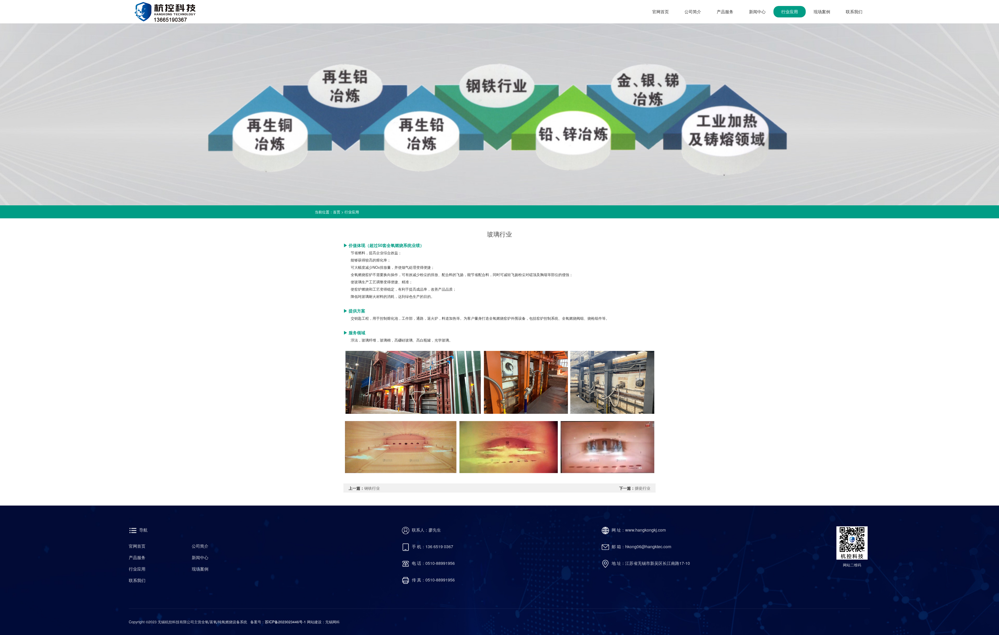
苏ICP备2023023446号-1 (286, 621)
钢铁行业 (372, 488)
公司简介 (692, 12)
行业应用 (789, 12)
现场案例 (822, 12)
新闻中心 (757, 12)
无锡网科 (332, 621)
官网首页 (660, 12)
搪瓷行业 (642, 488)
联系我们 (854, 12)
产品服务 (725, 12)
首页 (336, 211)
